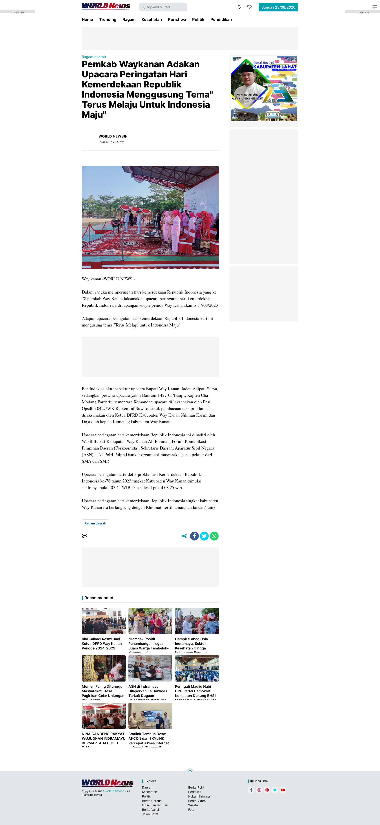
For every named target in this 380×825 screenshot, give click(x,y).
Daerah (147, 787)
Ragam (128, 19)
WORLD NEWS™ (114, 791)
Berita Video (197, 801)
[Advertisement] (190, 38)
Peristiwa (177, 19)
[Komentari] (84, 536)
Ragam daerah (94, 56)
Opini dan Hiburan (155, 805)
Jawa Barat (150, 814)
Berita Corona (152, 801)
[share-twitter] (204, 536)
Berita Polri (196, 787)
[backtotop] (190, 771)
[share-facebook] (194, 536)
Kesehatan (152, 19)
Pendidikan (221, 19)
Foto (191, 809)
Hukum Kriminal (199, 796)
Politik (198, 19)
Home (87, 19)
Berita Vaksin (151, 809)
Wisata (193, 805)
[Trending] (249, 7)
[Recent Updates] (239, 7)
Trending (107, 19)
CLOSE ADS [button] (17, 12)
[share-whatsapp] (214, 536)
